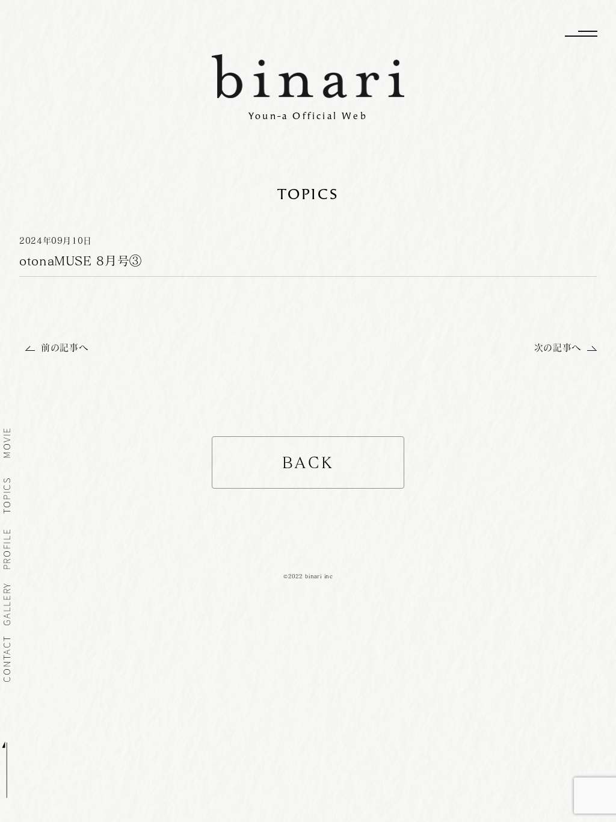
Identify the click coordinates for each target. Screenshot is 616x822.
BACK (308, 462)
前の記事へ (64, 347)
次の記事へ (557, 347)
